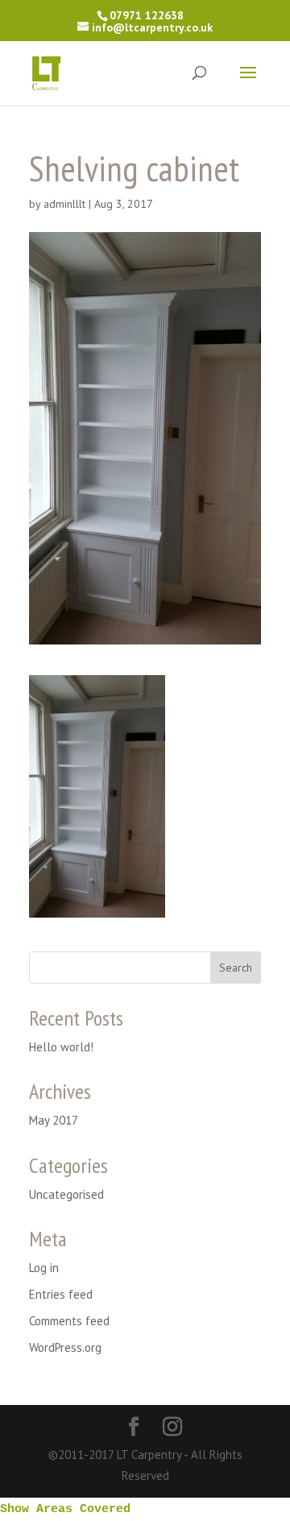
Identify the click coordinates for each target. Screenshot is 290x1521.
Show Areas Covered (65, 1509)
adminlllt (64, 204)
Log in (44, 1267)
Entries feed (61, 1294)
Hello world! (61, 1047)
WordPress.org (65, 1347)
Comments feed (69, 1320)
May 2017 (53, 1120)
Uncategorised (66, 1194)
